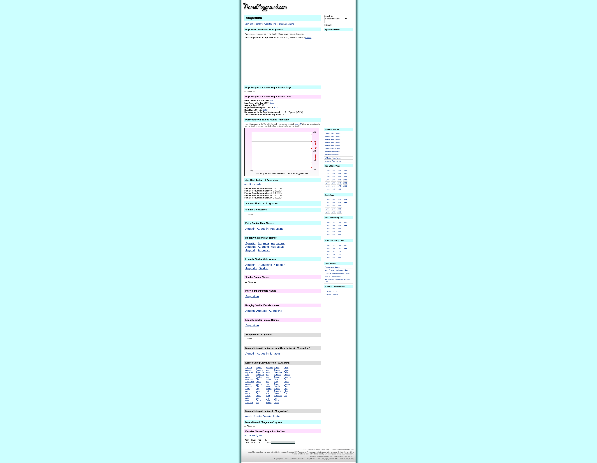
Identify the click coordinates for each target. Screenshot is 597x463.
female (281, 24)
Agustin (250, 228)
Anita (247, 388)
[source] (308, 38)
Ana (247, 374)
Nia (267, 393)
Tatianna (287, 377)
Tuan (286, 393)
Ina (267, 370)
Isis (267, 381)
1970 (339, 183)
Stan (276, 384)
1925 (333, 177)
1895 (327, 180)
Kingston (279, 264)
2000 (345, 180)
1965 (339, 180)
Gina (258, 391)
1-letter (328, 291)
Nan (267, 384)
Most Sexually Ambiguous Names (337, 270)
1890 (327, 177)
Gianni (258, 386)
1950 (339, 170)
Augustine (277, 228)
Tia (285, 379)
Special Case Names (333, 276)
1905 (327, 186)
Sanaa (268, 402)
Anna (247, 393)
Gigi (257, 388)
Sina (276, 379)
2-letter (328, 294)
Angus (248, 384)
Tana (276, 402)
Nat (267, 391)
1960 (339, 177)
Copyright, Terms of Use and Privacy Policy (337, 459)
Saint (268, 400)
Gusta (258, 400)
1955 (339, 174)
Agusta (250, 310)
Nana (268, 386)
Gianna (259, 384)
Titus (286, 391)
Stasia (277, 386)
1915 (333, 170)
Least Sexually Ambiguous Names (337, 273)
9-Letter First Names (332, 155)
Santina (277, 374)
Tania (286, 367)
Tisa (285, 388)
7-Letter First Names (332, 149)
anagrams (289, 24)
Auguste (263, 246)
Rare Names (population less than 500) (337, 281)
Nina (268, 395)
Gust (258, 398)
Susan (277, 388)
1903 (272, 100)
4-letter (335, 294)
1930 (333, 180)
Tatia (286, 372)
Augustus (277, 246)
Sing (276, 381)
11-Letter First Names (333, 161)
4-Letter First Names (332, 139)
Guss (258, 395)
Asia (247, 400)
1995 (345, 177)
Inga (268, 372)
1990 (345, 174)
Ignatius (275, 353)
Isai (267, 377)
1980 (339, 189)
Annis (247, 395)
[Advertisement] (330, 7)
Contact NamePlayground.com (342, 449)
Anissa (248, 386)
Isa (267, 374)
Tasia (286, 370)
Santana (278, 372)
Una (285, 395)
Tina (285, 386)
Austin (258, 377)
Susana (277, 391)
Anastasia (249, 381)
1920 (333, 174)
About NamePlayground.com (318, 449)
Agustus (250, 246)
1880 (327, 170)
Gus (257, 393)
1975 (339, 186)
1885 (327, 174)
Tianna (287, 384)
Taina (276, 400)
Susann (277, 393)
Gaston (263, 268)
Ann (247, 391)
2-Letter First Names (332, 133)
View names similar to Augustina (258, 24)
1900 (327, 183)
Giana (258, 381)
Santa (277, 370)
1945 (333, 189)
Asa (247, 398)
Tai (275, 398)
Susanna (278, 395)
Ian (257, 402)
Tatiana (287, 374)
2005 (345, 183)
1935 (333, 183)
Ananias (249, 379)
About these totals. (252, 184)
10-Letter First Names (333, 158)
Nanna (268, 388)
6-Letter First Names (332, 145)
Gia (257, 379)
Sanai (276, 367)
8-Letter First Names (332, 152)
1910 (327, 189)
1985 (345, 170)
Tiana (286, 381)
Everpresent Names (332, 267)
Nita (267, 398)
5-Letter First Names (332, 142)
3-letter (335, 291)
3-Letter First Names (332, 136)
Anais (247, 377)
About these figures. (253, 435)
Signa (276, 377)
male (275, 24)
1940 (333, 186)
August (250, 250)
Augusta (263, 243)
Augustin (263, 228)
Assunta (249, 402)
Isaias (268, 379)
